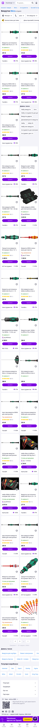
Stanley (28, 668)
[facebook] (6, 711)
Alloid (11, 674)
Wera (15, 8)
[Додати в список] (16, 38)
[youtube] (3, 711)
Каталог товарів (6, 8)
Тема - (9, 699)
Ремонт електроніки (26, 653)
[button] (10, 56)
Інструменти (24, 8)
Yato (12, 668)
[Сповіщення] (36, 2)
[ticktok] (13, 711)
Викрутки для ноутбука (9, 653)
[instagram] (9, 711)
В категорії (9, 3)
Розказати (27, 719)
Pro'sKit (19, 674)
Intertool (4, 668)
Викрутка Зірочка (7, 659)
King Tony (35, 674)
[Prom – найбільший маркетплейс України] (3, 3)
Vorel (26, 674)
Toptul (20, 668)
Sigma (36, 668)
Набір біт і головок (22, 659)
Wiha (3, 674)
